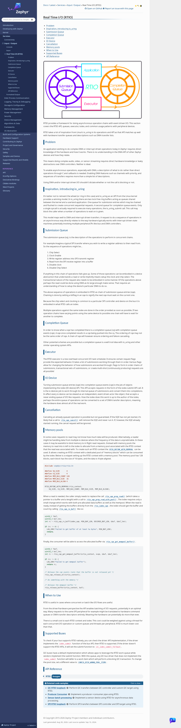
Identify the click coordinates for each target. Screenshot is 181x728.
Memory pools (13, 81)
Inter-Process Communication (16, 98)
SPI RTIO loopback (57, 704)
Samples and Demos (11, 156)
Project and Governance (13, 145)
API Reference (13, 91)
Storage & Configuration (14, 105)
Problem (11, 57)
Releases (6, 163)
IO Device (11, 74)
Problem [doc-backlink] (50, 142)
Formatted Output (13, 94)
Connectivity (9, 40)
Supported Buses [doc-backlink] (55, 633)
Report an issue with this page (119, 8)
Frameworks (9, 127)
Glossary (6, 190)
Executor (11, 71)
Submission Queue (14, 64)
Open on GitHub (94, 8)
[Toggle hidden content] (136, 683)
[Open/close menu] (1, 36)
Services (6, 36)
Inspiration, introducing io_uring (19, 61)
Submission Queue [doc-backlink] (56, 230)
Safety (5, 152)
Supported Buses (14, 88)
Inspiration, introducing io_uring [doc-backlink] (64, 189)
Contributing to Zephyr (12, 141)
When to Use (12, 84)
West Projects (8, 187)
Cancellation (12, 77)
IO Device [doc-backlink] (51, 378)
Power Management (12, 112)
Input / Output (10, 43)
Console (9, 47)
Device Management (12, 120)
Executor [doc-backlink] (50, 352)
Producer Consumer (57, 694)
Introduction (8, 25)
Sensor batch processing (60, 697)
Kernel (5, 32)
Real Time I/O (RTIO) (15, 54)
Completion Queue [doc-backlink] (56, 323)
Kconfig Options (9, 176)
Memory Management (13, 109)
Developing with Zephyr (13, 29)
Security (7, 116)
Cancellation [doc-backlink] (52, 410)
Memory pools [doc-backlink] (54, 430)
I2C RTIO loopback (57, 688)
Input (8, 50)
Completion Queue (14, 67)
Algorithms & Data (12, 123)
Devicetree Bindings (11, 180)
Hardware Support (10, 138)
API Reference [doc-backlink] (53, 669)
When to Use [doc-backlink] (53, 595)
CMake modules (9, 183)
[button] (32, 19)
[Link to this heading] (74, 18)
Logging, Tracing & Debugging (17, 102)
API (4, 172)
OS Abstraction (10, 131)
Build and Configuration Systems (16, 134)
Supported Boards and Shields (15, 160)
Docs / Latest (49, 5)
